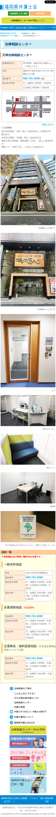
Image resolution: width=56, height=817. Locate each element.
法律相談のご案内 (28, 33)
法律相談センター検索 (9, 36)
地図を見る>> (48, 124)
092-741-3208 (31, 78)
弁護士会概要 (20, 798)
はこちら (28, 20)
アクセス (34, 798)
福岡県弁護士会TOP (8, 33)
